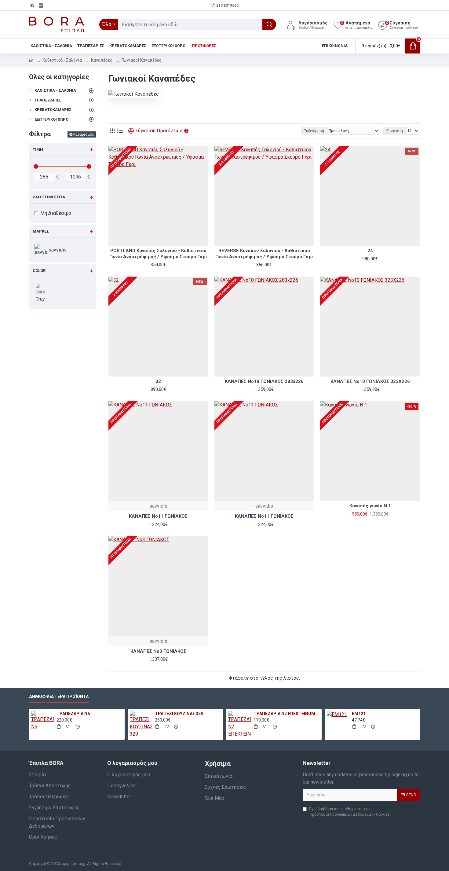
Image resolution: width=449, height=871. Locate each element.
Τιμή (38, 149)
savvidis (158, 506)
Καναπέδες (101, 60)
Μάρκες (41, 231)
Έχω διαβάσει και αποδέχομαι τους (349, 812)
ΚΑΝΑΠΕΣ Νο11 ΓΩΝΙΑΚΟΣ (158, 516)
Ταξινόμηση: (314, 131)
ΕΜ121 (359, 713)
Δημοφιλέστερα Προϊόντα (59, 696)
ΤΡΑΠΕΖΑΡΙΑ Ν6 (73, 713)
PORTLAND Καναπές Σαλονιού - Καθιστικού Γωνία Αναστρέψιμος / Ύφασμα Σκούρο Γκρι (158, 253)
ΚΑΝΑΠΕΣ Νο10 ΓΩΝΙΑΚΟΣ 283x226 (264, 381)
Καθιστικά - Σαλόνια (62, 60)
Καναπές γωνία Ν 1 (370, 506)
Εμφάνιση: (395, 131)
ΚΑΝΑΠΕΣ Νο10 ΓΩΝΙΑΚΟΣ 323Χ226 (370, 381)
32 (158, 381)
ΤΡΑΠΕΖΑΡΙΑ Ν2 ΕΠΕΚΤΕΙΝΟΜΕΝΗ (286, 713)
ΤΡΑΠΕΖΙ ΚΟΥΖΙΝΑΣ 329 (179, 713)
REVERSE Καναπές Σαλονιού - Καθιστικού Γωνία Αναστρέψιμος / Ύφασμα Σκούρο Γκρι (264, 253)
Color (39, 270)
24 (370, 250)
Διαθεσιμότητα (49, 197)
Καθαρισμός (83, 134)
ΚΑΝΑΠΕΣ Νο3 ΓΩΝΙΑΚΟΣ (158, 651)
